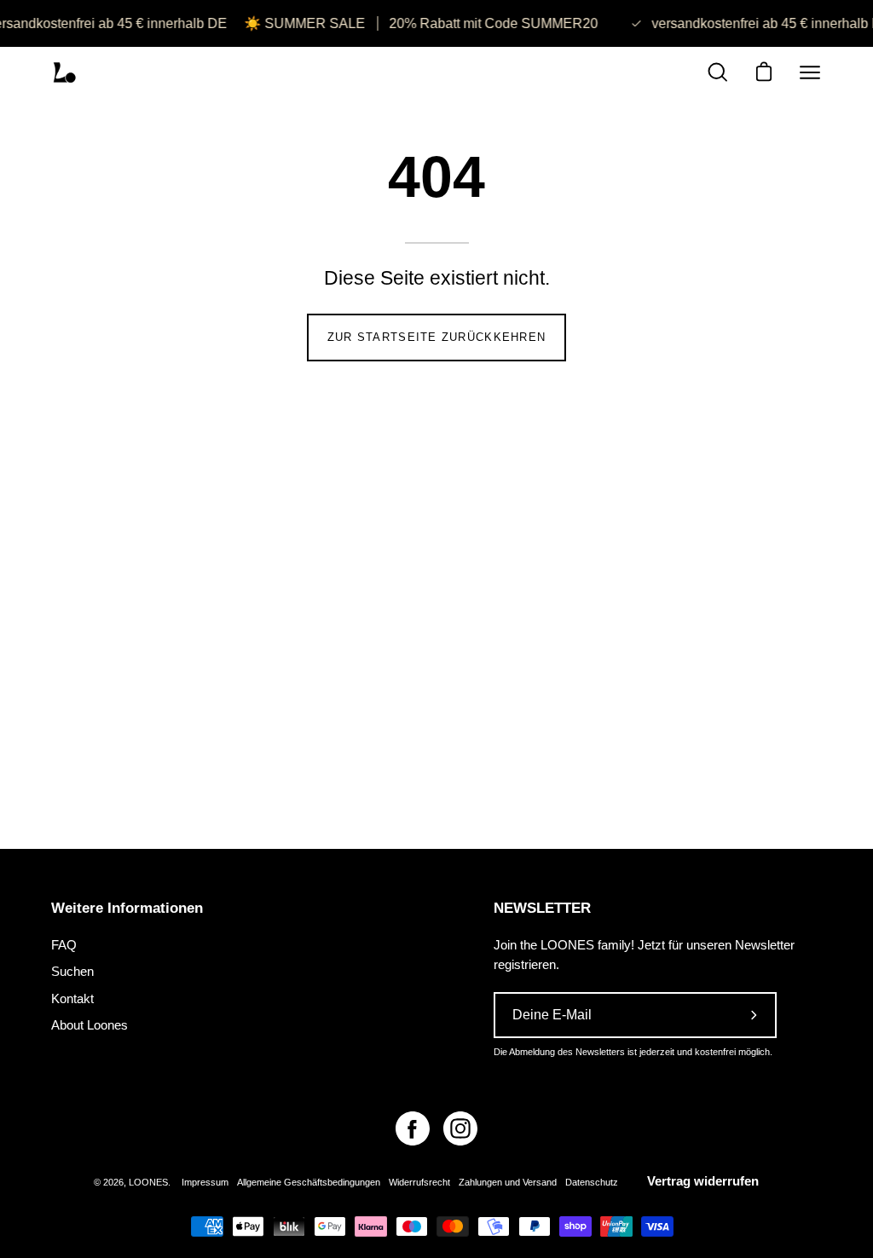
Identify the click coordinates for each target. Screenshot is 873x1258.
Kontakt (72, 997)
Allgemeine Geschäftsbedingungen (308, 1182)
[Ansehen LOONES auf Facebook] (413, 1128)
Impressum (205, 1182)
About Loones (89, 1025)
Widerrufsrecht (419, 1182)
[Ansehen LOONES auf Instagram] (460, 1128)
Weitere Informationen (127, 908)
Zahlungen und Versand (508, 1182)
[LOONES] (64, 72)
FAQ (64, 945)
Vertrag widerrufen (703, 1181)
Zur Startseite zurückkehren (436, 337)
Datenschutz (591, 1182)
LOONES (148, 1182)
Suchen (72, 971)
